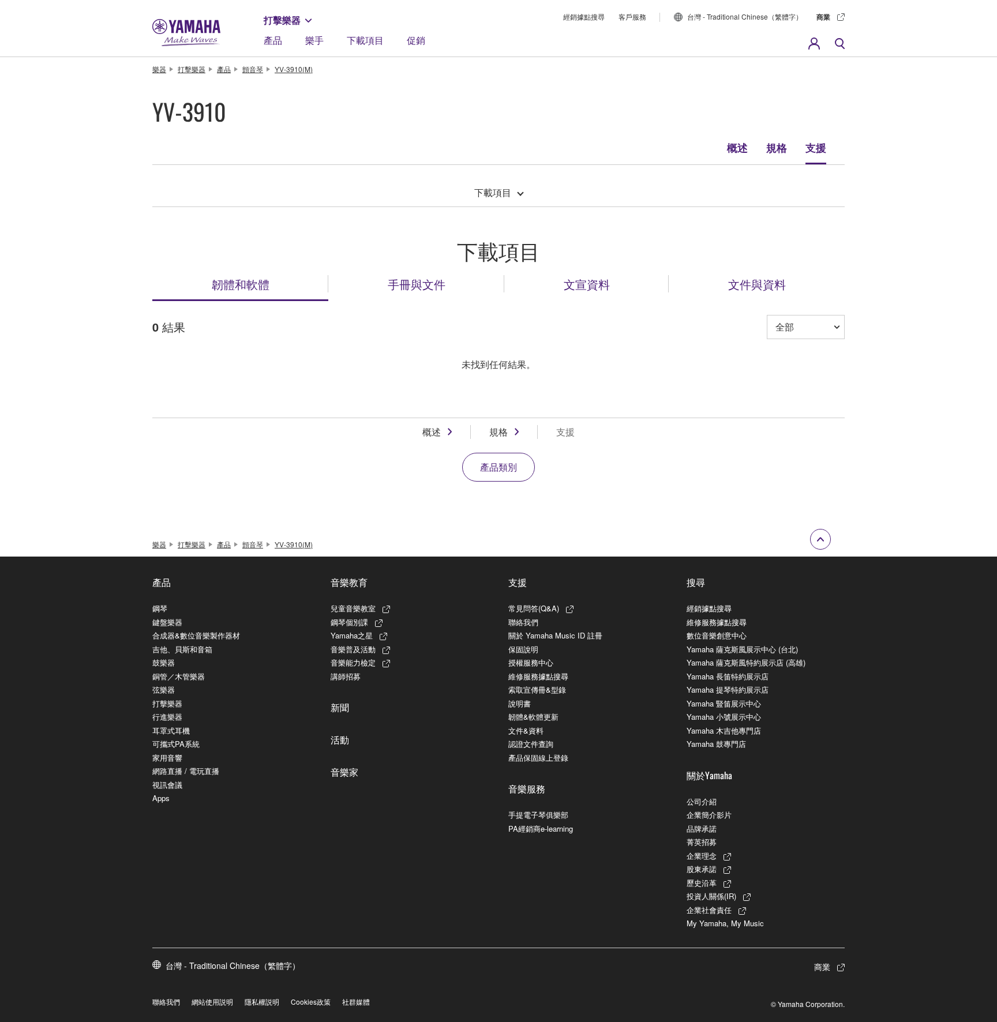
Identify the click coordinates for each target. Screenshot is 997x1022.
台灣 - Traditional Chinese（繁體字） (745, 16)
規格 (776, 147)
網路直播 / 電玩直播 (185, 770)
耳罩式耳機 (171, 730)
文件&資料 (526, 730)
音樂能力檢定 (353, 662)
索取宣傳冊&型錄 (537, 689)
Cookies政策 (311, 1001)
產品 (273, 40)
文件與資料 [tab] (757, 283)
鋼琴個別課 (349, 622)
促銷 (416, 40)
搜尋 (696, 582)
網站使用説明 (212, 1001)
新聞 (340, 707)
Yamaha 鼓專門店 (716, 743)
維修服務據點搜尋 (538, 676)
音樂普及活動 (353, 649)
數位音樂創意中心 (717, 635)
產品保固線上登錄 (538, 757)
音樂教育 (349, 582)
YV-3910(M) (294, 69)
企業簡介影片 (709, 814)
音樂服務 (526, 788)
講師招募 (346, 676)
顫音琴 (252, 69)
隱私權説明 (262, 1001)
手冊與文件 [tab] (416, 283)
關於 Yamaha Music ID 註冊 (555, 635)
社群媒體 (356, 1001)
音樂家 (344, 772)
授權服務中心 (530, 662)
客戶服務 (632, 16)
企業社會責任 (709, 909)
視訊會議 (167, 784)
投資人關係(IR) (711, 896)
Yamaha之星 (352, 635)
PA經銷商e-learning (540, 828)
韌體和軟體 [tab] (240, 283)
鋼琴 (159, 608)
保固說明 (523, 649)
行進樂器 (167, 716)
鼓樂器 (163, 662)
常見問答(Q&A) (533, 608)
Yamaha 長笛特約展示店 (728, 676)
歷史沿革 (702, 882)
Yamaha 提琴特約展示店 (728, 689)
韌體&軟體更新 (533, 716)
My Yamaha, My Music (725, 923)
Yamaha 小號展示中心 (724, 716)
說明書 (519, 703)
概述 (737, 147)
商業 (823, 17)
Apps (161, 797)
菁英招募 (702, 841)
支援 (815, 147)
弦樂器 (163, 689)
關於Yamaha (709, 775)
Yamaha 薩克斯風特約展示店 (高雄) (746, 662)
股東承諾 (702, 868)
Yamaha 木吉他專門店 (724, 730)
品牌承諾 (702, 828)
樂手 (314, 40)
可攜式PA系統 (176, 743)
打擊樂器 (282, 20)
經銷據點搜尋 (584, 16)
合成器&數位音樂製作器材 (196, 635)
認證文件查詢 (530, 743)
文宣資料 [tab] (587, 283)
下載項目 (365, 40)
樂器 (159, 69)
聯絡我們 (523, 622)
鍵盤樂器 (167, 622)
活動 (340, 739)
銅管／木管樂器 (178, 676)
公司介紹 (702, 801)
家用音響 (167, 757)
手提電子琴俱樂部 (538, 814)
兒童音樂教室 (353, 608)
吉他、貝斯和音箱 (182, 649)
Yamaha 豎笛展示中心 (724, 703)
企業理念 (702, 855)
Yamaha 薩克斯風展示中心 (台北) (742, 649)
